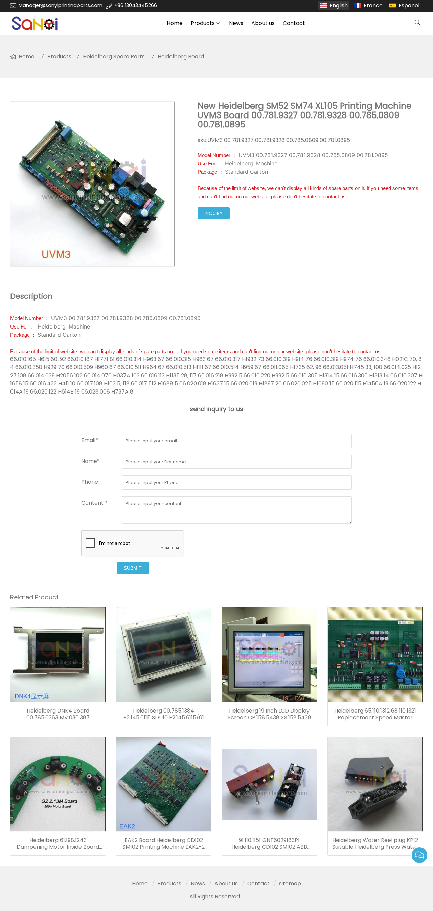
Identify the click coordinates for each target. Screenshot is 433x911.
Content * (94, 503)
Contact (294, 23)
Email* (89, 440)
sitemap (290, 883)
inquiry (214, 213)
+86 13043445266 (135, 5)
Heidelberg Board (181, 56)
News (236, 23)
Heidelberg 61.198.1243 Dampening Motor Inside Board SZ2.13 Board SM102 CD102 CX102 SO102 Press (58, 843)
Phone (89, 482)
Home (175, 23)
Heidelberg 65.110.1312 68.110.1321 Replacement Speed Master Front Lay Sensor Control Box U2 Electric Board (375, 714)
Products (203, 23)
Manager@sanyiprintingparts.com (60, 5)
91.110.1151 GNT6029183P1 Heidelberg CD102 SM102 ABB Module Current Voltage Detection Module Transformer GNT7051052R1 (269, 843)
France (373, 5)
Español (408, 5)
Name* (90, 461)
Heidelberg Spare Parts (114, 56)
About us (263, 23)
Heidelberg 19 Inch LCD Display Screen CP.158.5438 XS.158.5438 (269, 714)
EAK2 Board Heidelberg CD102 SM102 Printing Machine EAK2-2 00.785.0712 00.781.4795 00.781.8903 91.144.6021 (163, 843)
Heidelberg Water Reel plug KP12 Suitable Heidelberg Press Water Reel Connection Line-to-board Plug (375, 843)
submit (133, 568)
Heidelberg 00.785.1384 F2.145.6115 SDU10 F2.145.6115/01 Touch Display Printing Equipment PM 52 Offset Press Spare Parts (163, 714)
